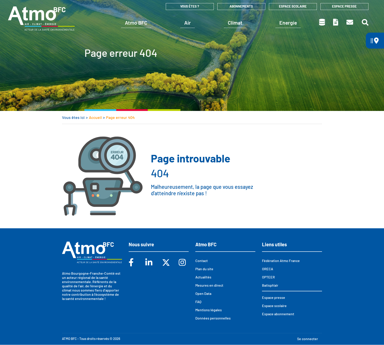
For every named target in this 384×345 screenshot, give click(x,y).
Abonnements (241, 6)
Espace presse (344, 6)
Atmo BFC (136, 23)
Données (322, 22)
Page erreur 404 (120, 117)
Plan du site (204, 269)
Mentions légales (208, 310)
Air (187, 23)
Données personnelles (213, 318)
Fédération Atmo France (281, 260)
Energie (288, 23)
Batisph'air (270, 285)
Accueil (95, 117)
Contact (350, 22)
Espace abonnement (278, 314)
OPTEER (268, 277)
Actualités (203, 277)
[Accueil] (41, 18)
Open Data (203, 293)
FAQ (198, 302)
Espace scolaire (293, 6)
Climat (235, 23)
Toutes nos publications (336, 22)
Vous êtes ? (189, 6)
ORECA (267, 269)
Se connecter (307, 339)
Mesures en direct (209, 285)
